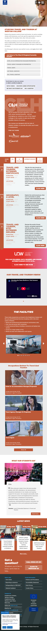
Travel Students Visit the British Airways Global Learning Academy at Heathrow (8, 544)
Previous (3, 343)
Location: (9, 181)
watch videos (11, 86)
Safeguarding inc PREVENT (13, 585)
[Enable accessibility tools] (36, 2)
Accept (4, 627)
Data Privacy (29, 585)
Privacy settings (5, 612)
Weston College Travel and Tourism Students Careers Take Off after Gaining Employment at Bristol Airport (23, 543)
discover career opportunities (26, 86)
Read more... (35, 513)
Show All (23, 449)
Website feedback (11, 588)
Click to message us (33, 567)
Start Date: (10, 177)
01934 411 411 (14, 605)
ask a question (28, 88)
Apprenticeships (29, 159)
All (13, 159)
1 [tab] (23, 301)
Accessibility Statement (32, 582)
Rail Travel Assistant (13, 74)
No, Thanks (9, 627)
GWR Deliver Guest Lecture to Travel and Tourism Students (39, 545)
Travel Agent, (11, 67)
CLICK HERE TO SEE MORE (23, 265)
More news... (23, 553)
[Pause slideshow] (39, 2)
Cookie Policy (29, 588)
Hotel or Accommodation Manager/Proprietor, (21, 61)
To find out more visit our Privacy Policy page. (9, 624)
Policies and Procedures (32, 579)
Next (43, 343)
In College (19, 160)
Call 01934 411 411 (33, 562)
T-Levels (40, 160)
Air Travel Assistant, (13, 71)
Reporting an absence (12, 582)
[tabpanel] (23, 289)
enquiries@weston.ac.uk (11, 610)
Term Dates (9, 579)
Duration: (10, 175)
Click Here (40, 188)
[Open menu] (42, 2)
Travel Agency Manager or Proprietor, (19, 64)
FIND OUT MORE (13, 130)
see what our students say (15, 88)
